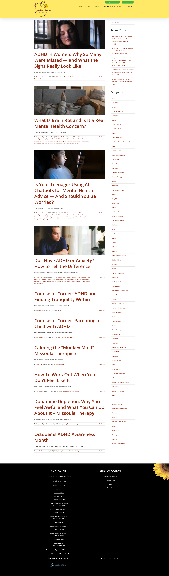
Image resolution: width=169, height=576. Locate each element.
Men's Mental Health (118, 282)
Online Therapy (116, 330)
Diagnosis (115, 194)
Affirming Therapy (117, 111)
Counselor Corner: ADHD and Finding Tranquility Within (65, 296)
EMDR (114, 207)
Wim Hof (114, 439)
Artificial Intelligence (118, 129)
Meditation (71, 451)
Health (64, 139)
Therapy (63, 143)
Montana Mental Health (40, 141)
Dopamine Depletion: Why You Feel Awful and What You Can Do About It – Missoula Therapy (69, 407)
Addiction (57, 137)
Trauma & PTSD (67, 219)
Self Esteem (37, 143)
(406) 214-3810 (61, 481)
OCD (113, 325)
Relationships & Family (118, 373)
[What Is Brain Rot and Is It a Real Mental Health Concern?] (69, 100)
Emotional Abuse (117, 212)
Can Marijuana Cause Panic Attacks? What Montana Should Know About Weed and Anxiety (123, 72)
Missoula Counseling (110, 476)
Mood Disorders (117, 312)
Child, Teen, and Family (118, 155)
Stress (53, 143)
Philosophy (115, 343)
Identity (114, 242)
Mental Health (68, 76)
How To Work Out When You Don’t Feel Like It (64, 377)
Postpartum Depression (119, 347)
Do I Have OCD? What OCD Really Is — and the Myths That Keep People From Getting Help (122, 50)
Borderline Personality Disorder (121, 142)
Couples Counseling (118, 172)
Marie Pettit (39, 277)
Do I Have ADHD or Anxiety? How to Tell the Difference (64, 263)
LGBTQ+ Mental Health (119, 255)
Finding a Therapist (117, 216)
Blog (110, 484)
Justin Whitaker (40, 310)
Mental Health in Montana (120, 290)
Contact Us (110, 488)
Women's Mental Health (119, 443)
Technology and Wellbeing (119, 408)
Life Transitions (116, 260)
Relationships (116, 369)
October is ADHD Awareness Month (64, 437)
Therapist (58, 143)
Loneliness (115, 264)
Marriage (114, 268)
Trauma (60, 219)
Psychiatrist (115, 351)
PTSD (113, 365)
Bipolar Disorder (117, 137)
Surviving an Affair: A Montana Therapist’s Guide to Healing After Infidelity (122, 81)
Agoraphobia (116, 115)
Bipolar (114, 133)
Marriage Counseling (118, 273)
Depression (49, 139)
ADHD (57, 76)
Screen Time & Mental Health (80, 141)
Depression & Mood (57, 139)
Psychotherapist (69, 141)
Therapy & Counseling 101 (72, 143)
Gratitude (115, 225)
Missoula (114, 299)
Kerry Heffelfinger (40, 76)
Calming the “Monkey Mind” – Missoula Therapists (66, 350)
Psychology (61, 141)
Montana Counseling (77, 76)
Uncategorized (70, 337)
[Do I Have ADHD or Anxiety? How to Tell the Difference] (69, 240)
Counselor (42, 139)
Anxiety (62, 76)
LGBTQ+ (114, 251)
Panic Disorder (116, 334)
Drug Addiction (116, 199)
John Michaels (39, 337)
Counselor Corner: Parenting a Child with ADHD (66, 323)
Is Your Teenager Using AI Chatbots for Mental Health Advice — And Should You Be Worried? (65, 193)
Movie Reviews (116, 321)
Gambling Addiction (118, 220)
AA (113, 98)
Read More (102, 76)
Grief (113, 229)
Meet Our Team (110, 480)
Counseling (37, 139)
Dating (114, 181)
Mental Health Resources (80, 139)
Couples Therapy (117, 177)
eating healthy (116, 203)
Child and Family (82, 137)
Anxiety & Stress (73, 137)
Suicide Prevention (117, 404)
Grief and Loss (116, 234)
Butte (113, 146)
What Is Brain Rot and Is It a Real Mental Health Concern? (69, 123)
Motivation (50, 141)
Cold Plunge (115, 159)
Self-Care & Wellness (46, 143)
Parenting (55, 141)
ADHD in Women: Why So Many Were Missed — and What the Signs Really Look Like (67, 60)
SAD (113, 378)
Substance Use (116, 400)
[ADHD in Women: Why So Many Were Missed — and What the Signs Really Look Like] (69, 34)
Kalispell (114, 247)
